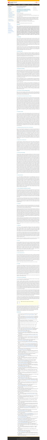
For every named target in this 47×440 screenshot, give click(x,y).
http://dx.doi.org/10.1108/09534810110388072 (22, 385)
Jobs (37, 4)
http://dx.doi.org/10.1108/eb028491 (21, 375)
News (28, 4)
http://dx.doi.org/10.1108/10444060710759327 (22, 366)
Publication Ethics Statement (11, 15)
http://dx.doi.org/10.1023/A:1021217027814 (22, 349)
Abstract (34, 6)
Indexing (9, 7)
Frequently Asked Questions (11, 17)
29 (37, 162)
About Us (33, 4)
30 (30, 168)
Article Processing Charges (11, 11)
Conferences (23, 4)
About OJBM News (10, 16)
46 (38, 221)
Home (10, 4)
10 (32, 82)
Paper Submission (10, 12)
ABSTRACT (9, 23)
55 (24, 256)
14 (32, 98)
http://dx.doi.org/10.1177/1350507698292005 (22, 331)
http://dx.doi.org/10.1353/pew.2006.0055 (22, 417)
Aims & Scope (9, 9)
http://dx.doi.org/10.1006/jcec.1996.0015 (22, 431)
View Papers (9, 8)
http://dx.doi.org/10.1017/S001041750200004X (31, 380)
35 (26, 186)
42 (24, 209)
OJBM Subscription (10, 13)
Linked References (35, 9)
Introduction (9, 24)
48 (29, 233)
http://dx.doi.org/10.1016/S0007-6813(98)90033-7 (29, 314)
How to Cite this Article (35, 10)
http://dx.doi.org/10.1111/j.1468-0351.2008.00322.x (23, 340)
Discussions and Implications (11, 31)
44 (23, 216)
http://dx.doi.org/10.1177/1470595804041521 (22, 363)
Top (8, 22)
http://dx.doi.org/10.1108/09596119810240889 (22, 422)
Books (19, 4)
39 (37, 218)
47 (37, 230)
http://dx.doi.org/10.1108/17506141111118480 (30, 346)
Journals (14, 4)
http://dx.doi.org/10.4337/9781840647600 (30, 318)
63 (32, 290)
